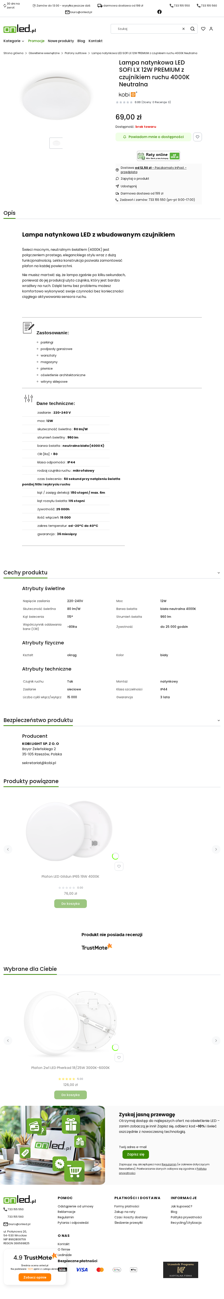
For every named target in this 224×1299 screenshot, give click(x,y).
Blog (174, 1212)
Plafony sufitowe (75, 53)
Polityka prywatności (186, 1217)
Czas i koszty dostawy (131, 1217)
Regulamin (169, 1164)
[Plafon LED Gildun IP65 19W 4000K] (70, 831)
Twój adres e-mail (133, 1147)
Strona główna (13, 53)
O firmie (64, 1249)
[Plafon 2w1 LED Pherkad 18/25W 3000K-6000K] (70, 1023)
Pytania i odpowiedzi (73, 1222)
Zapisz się (135, 1154)
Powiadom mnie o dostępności (156, 136)
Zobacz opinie (34, 1277)
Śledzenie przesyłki (128, 1222)
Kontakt (64, 1244)
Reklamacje (66, 1212)
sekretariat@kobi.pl (39, 762)
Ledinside (65, 1255)
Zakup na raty (124, 1212)
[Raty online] (159, 156)
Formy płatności (126, 1206)
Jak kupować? (181, 1206)
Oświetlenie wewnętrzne (44, 53)
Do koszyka (70, 903)
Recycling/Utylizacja (186, 1222)
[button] (192, 28)
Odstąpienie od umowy (75, 1206)
